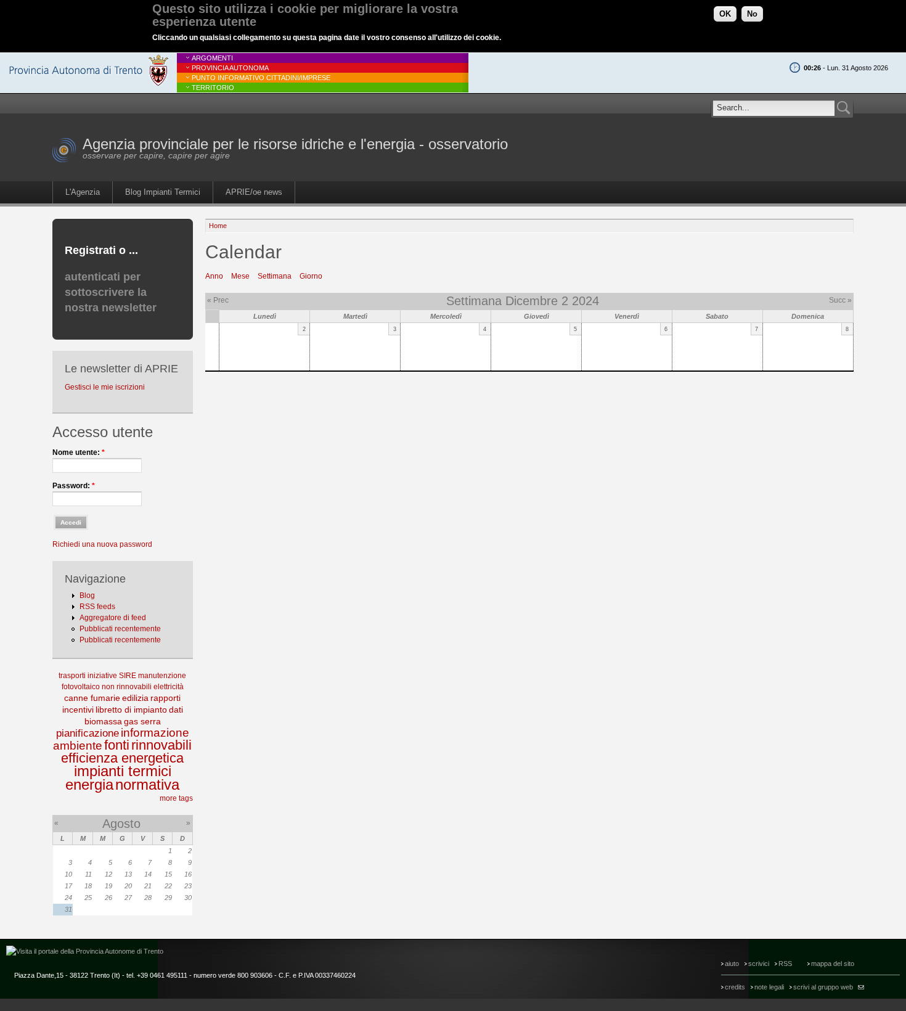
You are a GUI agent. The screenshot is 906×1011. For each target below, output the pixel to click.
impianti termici (122, 771)
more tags (176, 798)
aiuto (732, 963)
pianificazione (87, 733)
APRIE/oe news (254, 192)
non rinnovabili (127, 686)
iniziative (102, 675)
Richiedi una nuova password (102, 544)
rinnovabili (161, 745)
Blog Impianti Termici (162, 192)
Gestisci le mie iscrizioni (105, 387)
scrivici (758, 963)
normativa (147, 784)
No (752, 13)
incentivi (78, 709)
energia (89, 784)
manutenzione (162, 675)
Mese (240, 276)
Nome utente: (78, 452)
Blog (87, 595)
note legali (769, 987)
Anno (214, 276)
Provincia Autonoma (230, 68)
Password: (73, 485)
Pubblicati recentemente (120, 628)
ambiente (77, 745)
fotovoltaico (81, 686)
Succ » (840, 300)
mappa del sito (832, 963)
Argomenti (212, 58)
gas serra (142, 721)
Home (218, 225)
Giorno (311, 276)
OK (725, 13)
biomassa (103, 721)
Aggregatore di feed (113, 617)
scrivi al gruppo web (823, 987)
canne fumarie (92, 698)
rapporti (165, 698)
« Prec (218, 300)
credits (735, 987)
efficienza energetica (122, 758)
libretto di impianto (131, 709)
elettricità (168, 686)
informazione (155, 732)
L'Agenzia (82, 192)
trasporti (72, 675)
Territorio (213, 87)
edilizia (135, 698)
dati (176, 709)
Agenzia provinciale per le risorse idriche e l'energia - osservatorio (295, 144)
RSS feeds (97, 606)
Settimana (275, 276)
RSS (785, 963)
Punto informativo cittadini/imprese (261, 77)
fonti (116, 745)
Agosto (121, 823)
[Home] (64, 160)
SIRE (127, 675)
